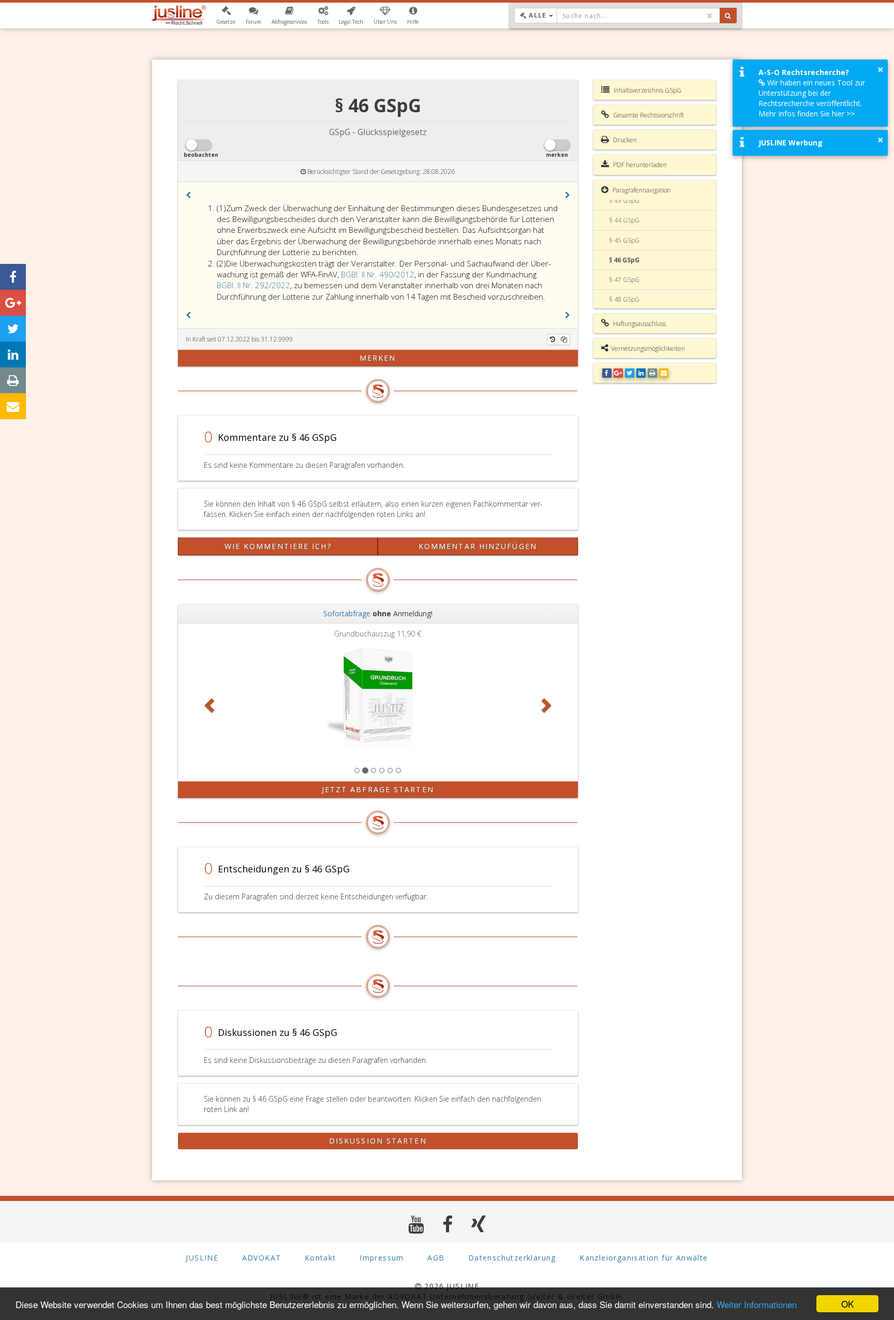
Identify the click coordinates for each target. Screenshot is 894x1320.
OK (847, 1303)
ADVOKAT (261, 1258)
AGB (435, 1258)
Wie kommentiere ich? (278, 546)
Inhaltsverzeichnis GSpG (646, 90)
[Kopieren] (564, 339)
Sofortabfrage (346, 613)
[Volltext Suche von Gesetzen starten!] (728, 15)
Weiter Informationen (757, 1304)
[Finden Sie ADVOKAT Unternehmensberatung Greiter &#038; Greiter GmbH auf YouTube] (416, 1224)
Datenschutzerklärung (512, 1258)
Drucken (624, 140)
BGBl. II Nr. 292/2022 (253, 285)
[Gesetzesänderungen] (552, 339)
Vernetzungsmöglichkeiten (648, 348)
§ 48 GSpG (624, 299)
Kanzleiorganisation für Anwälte (643, 1258)
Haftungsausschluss (639, 323)
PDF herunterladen (639, 164)
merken (378, 358)
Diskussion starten (378, 1141)
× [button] (880, 69)
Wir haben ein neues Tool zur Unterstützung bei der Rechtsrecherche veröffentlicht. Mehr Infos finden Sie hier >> (811, 98)
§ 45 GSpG (624, 240)
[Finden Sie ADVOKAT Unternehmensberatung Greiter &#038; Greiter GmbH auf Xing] (478, 1224)
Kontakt (320, 1258)
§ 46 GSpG (624, 260)
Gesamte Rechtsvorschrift (648, 115)
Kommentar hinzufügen (478, 546)
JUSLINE (202, 1258)
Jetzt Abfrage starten (378, 789)
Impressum (382, 1258)
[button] (226, 15)
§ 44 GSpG (624, 220)
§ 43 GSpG (624, 200)
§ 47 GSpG (624, 279)
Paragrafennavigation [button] (641, 190)
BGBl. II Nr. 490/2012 (377, 274)
